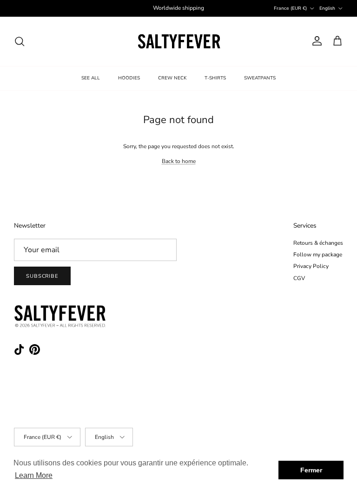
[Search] (19, 41)
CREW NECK (172, 78)
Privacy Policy (311, 266)
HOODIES (129, 78)
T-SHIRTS (215, 78)
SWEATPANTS (260, 78)
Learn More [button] (34, 475)
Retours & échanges (318, 243)
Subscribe (42, 276)
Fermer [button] (311, 470)
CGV (299, 278)
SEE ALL (90, 78)
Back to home (179, 161)
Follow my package (317, 254)
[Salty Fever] (178, 41)
